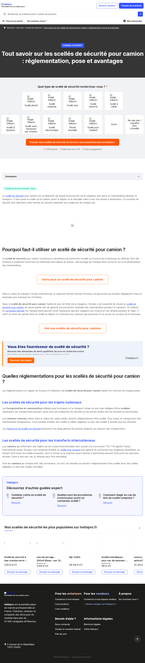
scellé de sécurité (15, 195)
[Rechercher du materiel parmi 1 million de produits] (140, 14)
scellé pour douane (70, 449)
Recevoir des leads (20, 360)
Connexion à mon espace (67, 599)
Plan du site (61, 634)
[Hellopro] (5, 28)
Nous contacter (62, 624)
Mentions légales (92, 624)
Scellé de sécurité (34, 28)
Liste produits (62, 604)
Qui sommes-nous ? (37, 21)
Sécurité (11, 28)
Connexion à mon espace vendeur (100, 599)
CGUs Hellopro (91, 629)
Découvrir (16, 502)
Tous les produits (14, 21)
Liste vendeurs (62, 609)
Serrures (20, 28)
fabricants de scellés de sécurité (24, 428)
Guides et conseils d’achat (68, 629)
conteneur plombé (14, 310)
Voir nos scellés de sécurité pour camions (72, 328)
